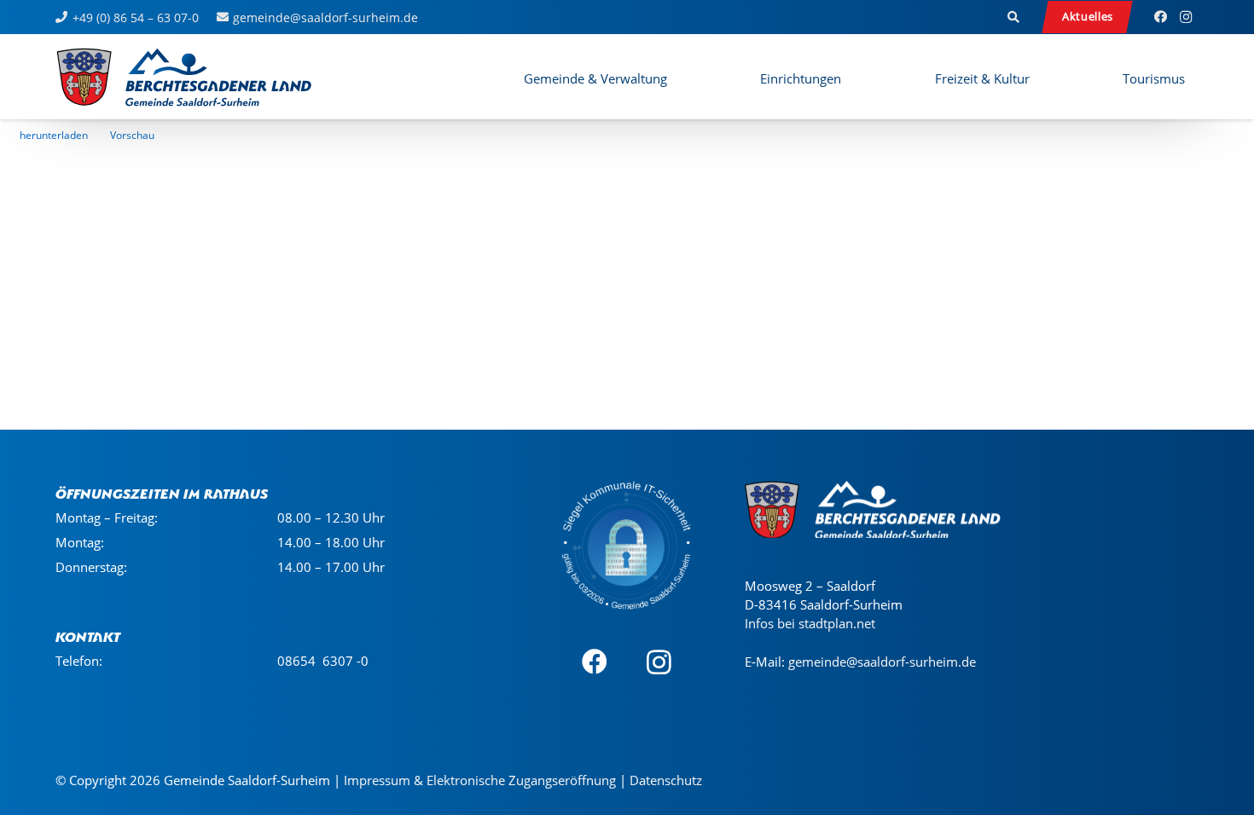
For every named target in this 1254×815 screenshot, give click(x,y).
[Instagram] (1186, 17)
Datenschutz (666, 780)
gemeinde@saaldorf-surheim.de (882, 661)
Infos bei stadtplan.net (810, 623)
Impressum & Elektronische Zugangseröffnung (480, 780)
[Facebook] (1160, 17)
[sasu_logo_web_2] (183, 77)
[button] (1014, 17)
